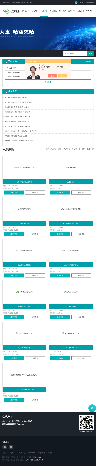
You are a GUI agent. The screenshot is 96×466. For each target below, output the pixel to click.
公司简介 (35, 11)
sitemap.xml (39, 457)
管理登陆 (51, 453)
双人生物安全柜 (88, 149)
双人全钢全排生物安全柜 (71, 223)
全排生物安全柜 (24, 223)
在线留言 (80, 11)
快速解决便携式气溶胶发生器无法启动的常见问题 (20, 131)
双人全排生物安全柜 (24, 265)
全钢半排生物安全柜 (24, 306)
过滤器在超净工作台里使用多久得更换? (17, 112)
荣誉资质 (53, 11)
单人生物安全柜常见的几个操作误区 (16, 97)
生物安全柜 (76, 149)
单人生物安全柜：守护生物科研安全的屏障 (18, 102)
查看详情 (13, 192)
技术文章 (71, 11)
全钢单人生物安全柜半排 (24, 182)
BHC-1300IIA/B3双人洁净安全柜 (24, 389)
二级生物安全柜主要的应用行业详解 (16, 136)
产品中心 (44, 11)
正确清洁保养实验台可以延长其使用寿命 (17, 116)
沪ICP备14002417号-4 (34, 460)
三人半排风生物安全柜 (71, 265)
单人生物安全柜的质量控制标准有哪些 (17, 107)
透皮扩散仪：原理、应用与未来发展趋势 (17, 126)
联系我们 (89, 11)
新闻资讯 (62, 11)
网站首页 (25, 11)
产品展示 (67, 149)
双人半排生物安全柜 (71, 348)
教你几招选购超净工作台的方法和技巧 (17, 121)
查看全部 (48, 82)
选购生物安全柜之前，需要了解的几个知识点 (19, 141)
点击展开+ (88, 61)
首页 (59, 149)
